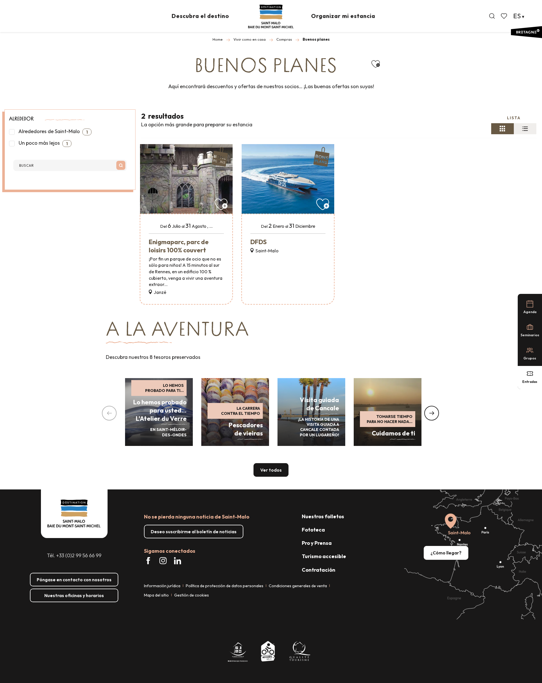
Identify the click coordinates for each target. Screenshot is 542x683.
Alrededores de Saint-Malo (53, 131)
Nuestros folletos (323, 516)
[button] (492, 16)
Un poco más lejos (43, 143)
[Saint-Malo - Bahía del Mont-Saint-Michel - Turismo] (271, 17)
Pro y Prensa (317, 543)
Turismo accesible (324, 556)
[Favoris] (504, 16)
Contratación (318, 570)
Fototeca (313, 529)
